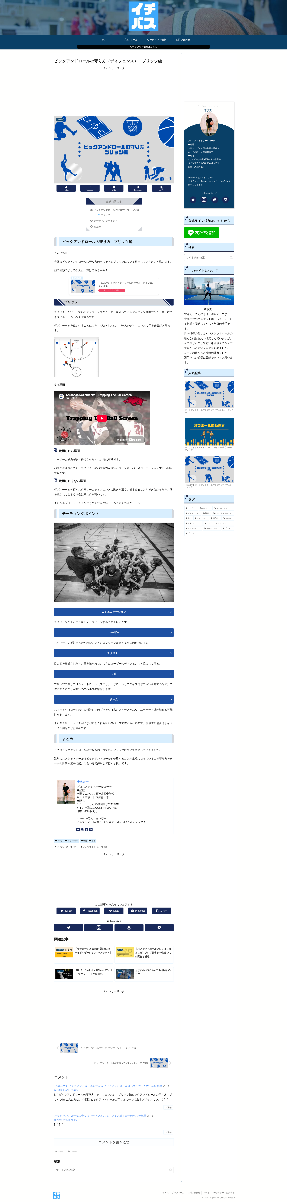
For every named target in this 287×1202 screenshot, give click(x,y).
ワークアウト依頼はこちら (143, 46)
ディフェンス (73, 841)
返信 (169, 1107)
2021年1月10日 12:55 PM (66, 1090)
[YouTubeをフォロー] (86, 829)
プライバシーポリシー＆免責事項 (219, 1192)
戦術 (85, 841)
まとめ (97, 226)
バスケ (75, 847)
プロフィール (178, 1192)
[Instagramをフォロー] (82, 829)
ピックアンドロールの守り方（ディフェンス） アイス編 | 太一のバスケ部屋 (100, 1115)
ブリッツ (105, 215)
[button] (170, 1170)
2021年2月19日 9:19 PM (65, 1120)
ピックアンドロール (91, 847)
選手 (93, 841)
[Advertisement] (114, 91)
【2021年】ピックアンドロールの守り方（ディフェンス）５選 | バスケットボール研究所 (108, 1085)
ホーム (165, 1192)
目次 (108, 201)
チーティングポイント (105, 220)
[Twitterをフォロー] (78, 829)
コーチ (60, 841)
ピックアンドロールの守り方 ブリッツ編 (116, 210)
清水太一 (83, 781)
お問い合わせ (193, 1192)
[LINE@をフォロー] (91, 829)
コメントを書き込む (114, 1142)
